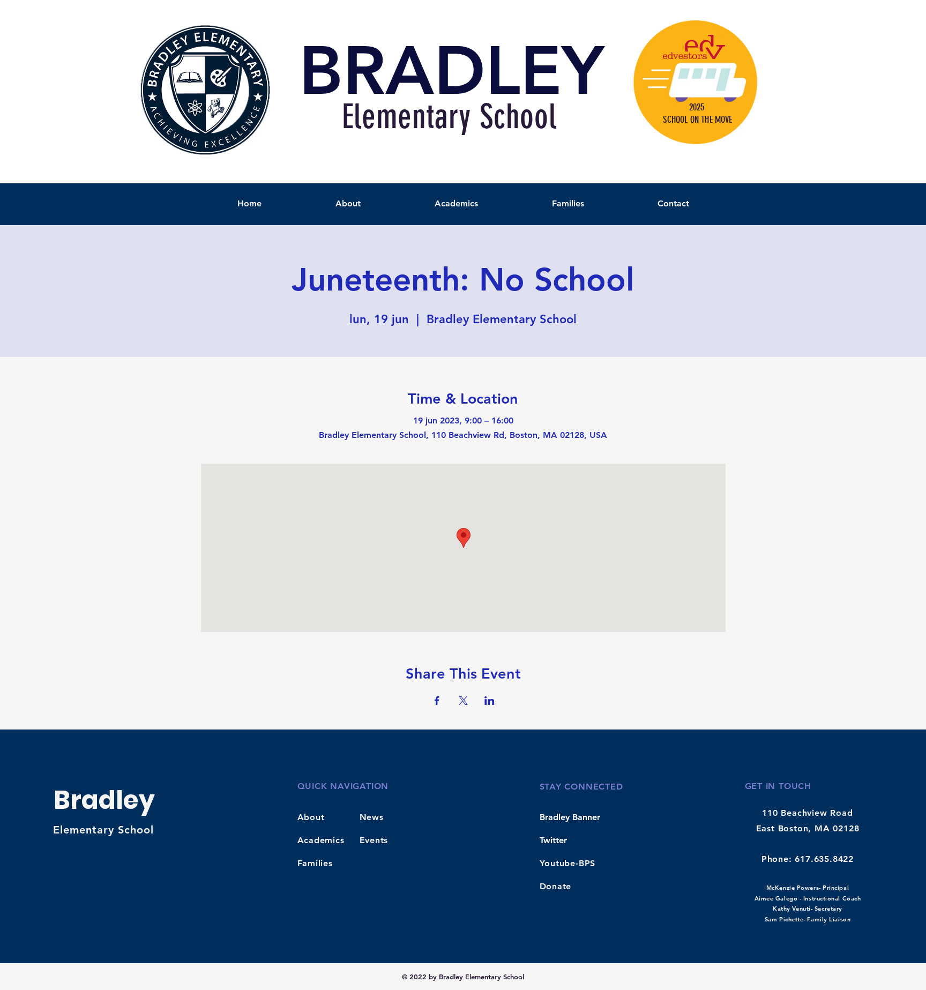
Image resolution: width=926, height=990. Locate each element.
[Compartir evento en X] (463, 700)
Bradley (104, 800)
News (372, 817)
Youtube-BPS (568, 863)
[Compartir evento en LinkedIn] (489, 700)
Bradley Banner (570, 817)
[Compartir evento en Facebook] (437, 700)
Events (374, 840)
